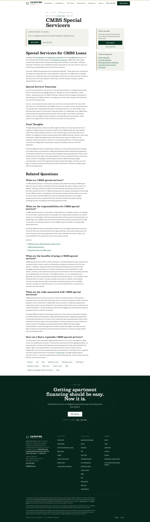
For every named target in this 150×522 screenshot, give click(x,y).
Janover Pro (42, 453)
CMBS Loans (45, 366)
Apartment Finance (33, 366)
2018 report (61, 352)
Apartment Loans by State (112, 459)
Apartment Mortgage (87, 440)
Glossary (30, 362)
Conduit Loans (57, 366)
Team (106, 443)
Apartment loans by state (107, 65)
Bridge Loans (61, 462)
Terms (122, 517)
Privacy (116, 517)
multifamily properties (59, 60)
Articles (53, 12)
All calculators (85, 489)
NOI (82, 451)
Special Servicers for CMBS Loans (39, 250)
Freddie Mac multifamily (55, 57)
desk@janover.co (31, 466)
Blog (43, 362)
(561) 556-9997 (111, 3)
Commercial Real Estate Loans (34, 451)
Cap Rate (83, 447)
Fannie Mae (48, 3)
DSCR (83, 443)
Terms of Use (83, 501)
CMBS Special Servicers (36, 247)
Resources (92, 3)
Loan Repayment (86, 462)
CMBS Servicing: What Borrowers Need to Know (44, 244)
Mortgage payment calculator (108, 62)
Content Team (61, 16)
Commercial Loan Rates (64, 466)
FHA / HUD (71, 3)
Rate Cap (83, 485)
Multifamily (79, 362)
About (101, 3)
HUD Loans (33, 453)
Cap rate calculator (104, 60)
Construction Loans (63, 459)
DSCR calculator (104, 58)
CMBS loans (75, 57)
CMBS (66, 366)
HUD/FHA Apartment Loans (65, 447)
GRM (82, 474)
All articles (101, 67)
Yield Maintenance (86, 459)
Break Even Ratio (86, 466)
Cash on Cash (85, 470)
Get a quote (123, 3)
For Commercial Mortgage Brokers (112, 463)
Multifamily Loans (43, 449)
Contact (106, 451)
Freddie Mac (59, 3)
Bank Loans (60, 451)
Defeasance (84, 481)
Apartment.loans (67, 362)
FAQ (37, 362)
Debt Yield (84, 455)
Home (47, 12)
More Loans (81, 3)
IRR (82, 477)
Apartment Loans (53, 362)
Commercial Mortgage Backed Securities (40, 370)
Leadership (107, 447)
